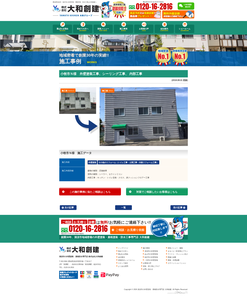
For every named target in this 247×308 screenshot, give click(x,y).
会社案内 (164, 29)
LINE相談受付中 (188, 5)
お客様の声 (144, 29)
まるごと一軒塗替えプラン (178, 251)
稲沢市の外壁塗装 (151, 257)
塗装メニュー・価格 (175, 248)
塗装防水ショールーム (126, 260)
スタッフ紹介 (123, 263)
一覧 (123, 207)
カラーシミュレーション (177, 263)
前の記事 (178, 207)
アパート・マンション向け (178, 254)
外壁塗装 (92, 162)
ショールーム (184, 29)
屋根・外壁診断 (173, 260)
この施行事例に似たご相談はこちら (90, 191)
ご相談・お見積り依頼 (130, 229)
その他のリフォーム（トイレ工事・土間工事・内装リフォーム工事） (128, 162)
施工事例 (123, 29)
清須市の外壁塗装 (151, 251)
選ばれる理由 (62, 29)
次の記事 (69, 207)
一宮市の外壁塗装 (151, 260)
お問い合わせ (148, 269)
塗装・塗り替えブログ (151, 266)
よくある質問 (123, 266)
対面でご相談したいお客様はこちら (157, 191)
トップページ (123, 248)
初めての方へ (83, 29)
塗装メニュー (103, 29)
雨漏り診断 (172, 257)
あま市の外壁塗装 (151, 254)
